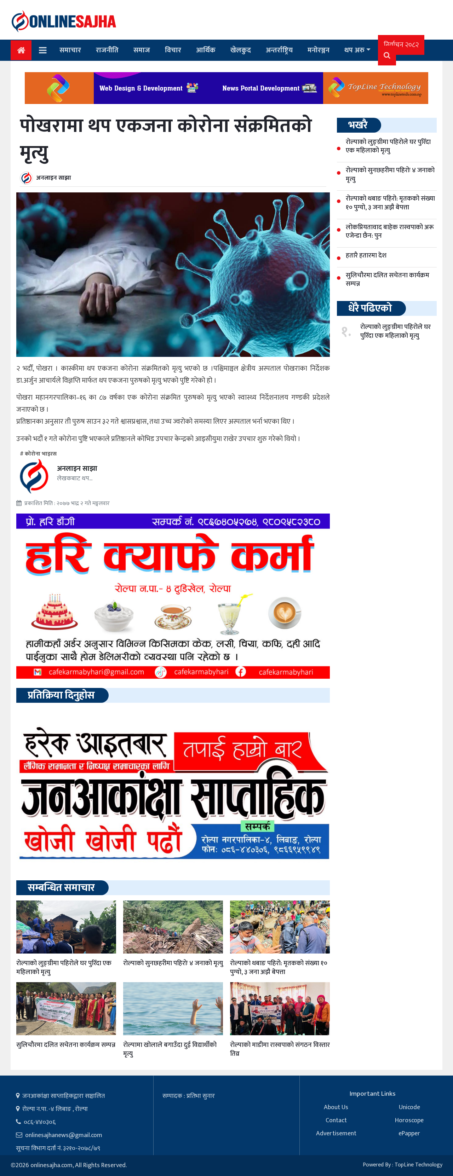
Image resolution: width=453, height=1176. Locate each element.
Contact (336, 1120)
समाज (141, 50)
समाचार (70, 50)
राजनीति (107, 50)
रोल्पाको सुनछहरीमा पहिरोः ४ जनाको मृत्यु (173, 963)
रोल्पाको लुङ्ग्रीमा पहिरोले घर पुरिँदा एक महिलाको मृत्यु (63, 968)
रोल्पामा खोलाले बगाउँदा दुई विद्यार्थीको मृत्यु (170, 1049)
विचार (173, 50)
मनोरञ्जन (318, 50)
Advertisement (336, 1133)
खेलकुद (240, 50)
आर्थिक (206, 50)
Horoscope (409, 1120)
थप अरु (354, 50)
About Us (336, 1107)
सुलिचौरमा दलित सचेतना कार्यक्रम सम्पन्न (65, 1044)
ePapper (409, 1133)
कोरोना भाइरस (41, 454)
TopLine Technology (418, 1165)
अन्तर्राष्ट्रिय (279, 50)
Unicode (409, 1107)
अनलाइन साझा (53, 178)
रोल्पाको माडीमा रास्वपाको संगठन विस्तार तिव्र (280, 1049)
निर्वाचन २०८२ (401, 45)
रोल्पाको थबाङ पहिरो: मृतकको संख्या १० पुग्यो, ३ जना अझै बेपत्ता (278, 968)
